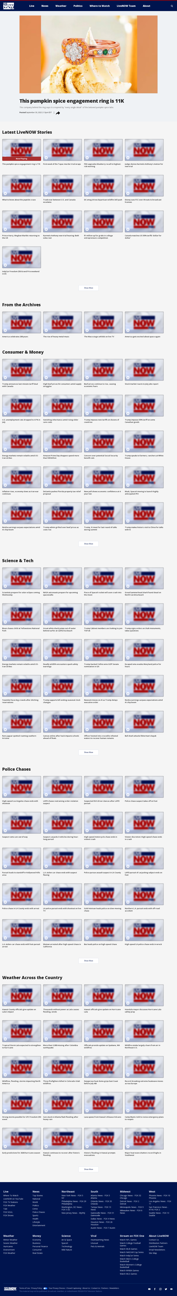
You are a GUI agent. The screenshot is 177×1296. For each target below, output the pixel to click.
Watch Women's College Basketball (131, 1265)
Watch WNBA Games (129, 1270)
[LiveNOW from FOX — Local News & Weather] (12, 6)
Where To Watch (10, 1195)
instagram (160, 1289)
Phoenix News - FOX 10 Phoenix (159, 1196)
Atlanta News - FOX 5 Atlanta (100, 1196)
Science (66, 1235)
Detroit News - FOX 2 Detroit (129, 1202)
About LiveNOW (159, 1235)
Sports (35, 1215)
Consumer (37, 1249)
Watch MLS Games (128, 1273)
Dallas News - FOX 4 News (103, 1218)
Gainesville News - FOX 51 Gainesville (102, 1214)
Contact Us (154, 1239)
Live (5, 1191)
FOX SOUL (8, 1212)
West (152, 1191)
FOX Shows (8, 1215)
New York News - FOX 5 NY (72, 1196)
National (36, 1198)
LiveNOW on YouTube (13, 1198)
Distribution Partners (158, 1243)
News (35, 1191)
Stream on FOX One (132, 1235)
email (171, 1289)
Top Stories (37, 1195)
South (94, 1191)
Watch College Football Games (130, 1244)
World (35, 1202)
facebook (155, 1289)
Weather (8, 1235)
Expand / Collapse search (172, 6)
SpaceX (65, 1243)
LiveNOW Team (156, 1246)
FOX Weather (9, 1205)
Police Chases (38, 1212)
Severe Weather (10, 1243)
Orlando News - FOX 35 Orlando (101, 1202)
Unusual (94, 1243)
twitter (166, 1289)
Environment (9, 1249)
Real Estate (37, 1253)
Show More (88, 288)
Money (36, 1235)
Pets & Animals (97, 1246)
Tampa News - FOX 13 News (101, 1208)
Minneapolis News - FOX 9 (132, 1207)
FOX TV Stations (10, 1202)
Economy (36, 1239)
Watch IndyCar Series (129, 1255)
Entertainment (38, 1225)
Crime (35, 1208)
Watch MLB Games (128, 1249)
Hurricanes (8, 1246)
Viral (93, 1235)
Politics (35, 1205)
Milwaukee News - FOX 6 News (131, 1211)
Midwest (125, 1191)
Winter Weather (10, 1239)
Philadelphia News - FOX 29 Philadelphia (74, 1202)
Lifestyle (36, 1222)
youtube (149, 1289)
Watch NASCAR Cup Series (132, 1252)
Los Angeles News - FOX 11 (160, 1202)
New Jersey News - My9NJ (73, 1213)
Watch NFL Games (128, 1239)
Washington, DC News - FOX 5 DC (72, 1208)
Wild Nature (67, 1249)
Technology (67, 1246)
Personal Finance (40, 1246)
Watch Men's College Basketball (129, 1260)
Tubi (5, 1208)
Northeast (68, 1191)
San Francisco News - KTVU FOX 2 (158, 1208)
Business (36, 1243)
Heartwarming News (100, 1239)
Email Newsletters (157, 1249)
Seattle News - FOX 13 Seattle (159, 1214)
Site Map (153, 1253)
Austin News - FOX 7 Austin (103, 1228)
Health (35, 1218)
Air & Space (67, 1239)
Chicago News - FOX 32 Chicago (130, 1196)
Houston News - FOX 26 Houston (101, 1223)
